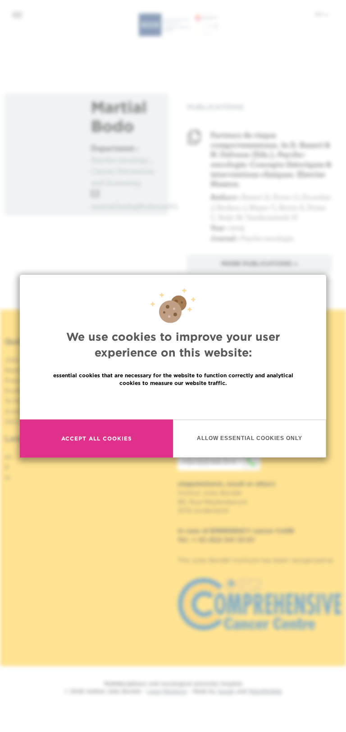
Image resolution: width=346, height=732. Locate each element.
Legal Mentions (167, 691)
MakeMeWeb (265, 691)
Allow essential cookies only (249, 438)
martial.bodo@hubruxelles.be (141, 206)
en (319, 14)
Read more (173, 401)
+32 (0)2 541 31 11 (209, 461)
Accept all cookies (96, 438)
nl (7, 477)
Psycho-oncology (120, 159)
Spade (226, 691)
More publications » (259, 263)
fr (7, 467)
